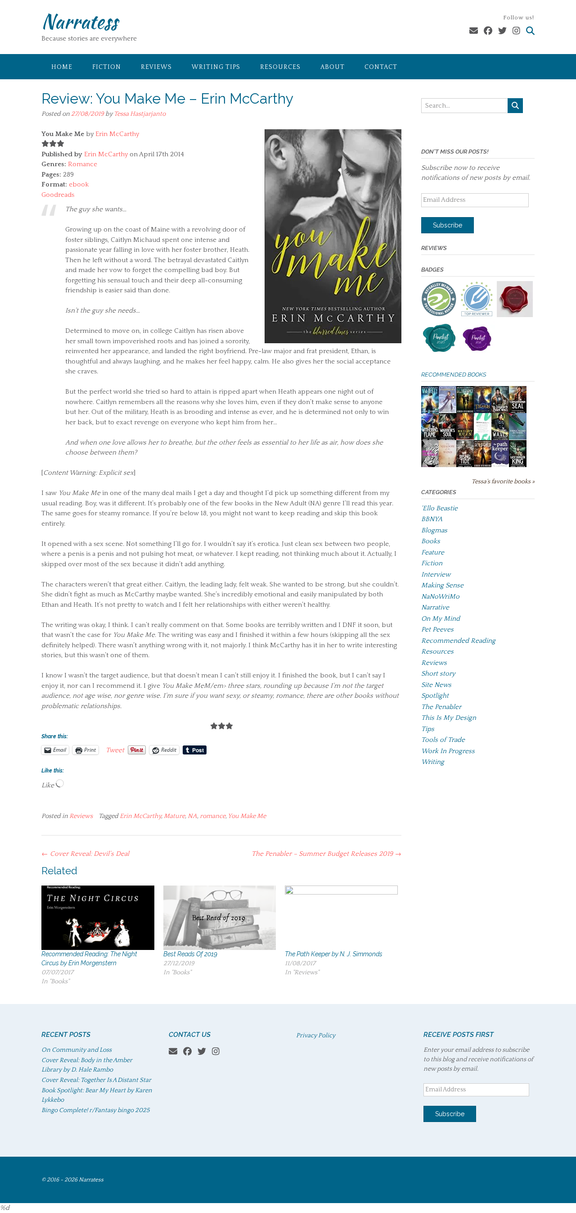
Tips (427, 729)
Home (61, 67)
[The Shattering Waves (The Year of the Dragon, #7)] (500, 439)
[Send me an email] (473, 31)
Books (430, 541)
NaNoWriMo (440, 596)
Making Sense (442, 585)
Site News (436, 685)
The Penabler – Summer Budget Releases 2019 (326, 854)
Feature (432, 552)
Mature (174, 816)
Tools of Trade (443, 740)
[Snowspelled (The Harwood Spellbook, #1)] (447, 410)
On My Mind (440, 618)
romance (212, 816)
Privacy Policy (315, 1035)
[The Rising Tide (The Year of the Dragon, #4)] (465, 466)
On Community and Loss (76, 1050)
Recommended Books (453, 374)
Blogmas (434, 530)
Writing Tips (216, 67)
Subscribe (447, 225)
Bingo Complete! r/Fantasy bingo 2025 (95, 1110)
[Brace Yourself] (430, 466)
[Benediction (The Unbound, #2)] (482, 466)
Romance (82, 164)
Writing (432, 762)
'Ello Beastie (439, 508)
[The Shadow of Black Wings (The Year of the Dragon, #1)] (500, 412)
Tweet (115, 750)
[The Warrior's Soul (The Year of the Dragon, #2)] (447, 439)
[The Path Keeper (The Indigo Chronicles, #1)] (500, 465)
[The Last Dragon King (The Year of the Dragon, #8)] (517, 466)
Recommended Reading (458, 641)
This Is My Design (448, 718)
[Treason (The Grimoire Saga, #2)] (482, 411)
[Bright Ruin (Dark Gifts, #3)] (465, 437)
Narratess (79, 21)
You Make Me (247, 816)
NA (192, 816)
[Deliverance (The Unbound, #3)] (465, 412)
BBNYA (431, 519)
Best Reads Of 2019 (190, 954)
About (332, 67)
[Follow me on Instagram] (516, 31)
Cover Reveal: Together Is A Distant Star (96, 1080)
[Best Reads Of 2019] (219, 918)
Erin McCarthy (117, 134)
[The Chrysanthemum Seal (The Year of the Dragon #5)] (517, 412)
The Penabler (441, 707)
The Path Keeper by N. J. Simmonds (333, 954)
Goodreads (57, 195)
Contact (380, 67)
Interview (435, 574)
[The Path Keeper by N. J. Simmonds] (341, 918)
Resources (280, 67)
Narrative (435, 607)
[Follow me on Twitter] (502, 31)
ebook (79, 184)
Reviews (156, 67)
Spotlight (435, 696)
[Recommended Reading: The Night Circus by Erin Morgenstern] (97, 918)
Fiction (106, 67)
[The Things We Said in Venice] (517, 437)
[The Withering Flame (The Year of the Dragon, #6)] (430, 439)
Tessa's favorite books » (503, 481)
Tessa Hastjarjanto (140, 114)
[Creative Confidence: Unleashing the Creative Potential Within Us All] (482, 438)
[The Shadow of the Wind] (447, 467)
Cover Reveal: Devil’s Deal (85, 854)
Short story (438, 673)
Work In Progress (448, 751)
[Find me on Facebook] (488, 31)
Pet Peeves (437, 629)
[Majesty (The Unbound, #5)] (430, 412)
